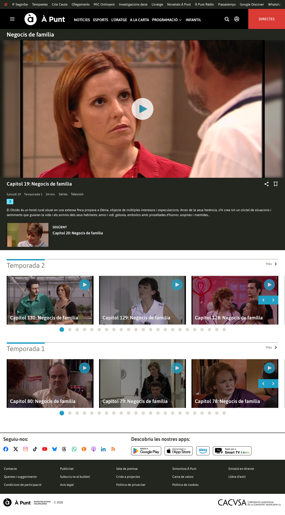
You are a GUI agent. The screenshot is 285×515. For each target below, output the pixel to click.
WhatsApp (275, 4)
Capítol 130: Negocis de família (44, 318)
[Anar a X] (16, 449)
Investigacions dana (133, 4)
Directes (267, 19)
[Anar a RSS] (114, 449)
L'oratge (157, 4)
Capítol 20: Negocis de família (78, 233)
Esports (100, 20)
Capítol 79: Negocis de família (135, 401)
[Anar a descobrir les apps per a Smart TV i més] (232, 450)
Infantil (193, 20)
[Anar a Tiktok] (36, 449)
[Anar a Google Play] (146, 450)
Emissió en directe (241, 468)
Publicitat (67, 468)
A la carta (139, 20)
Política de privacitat (130, 484)
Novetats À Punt (179, 4)
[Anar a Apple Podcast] (94, 449)
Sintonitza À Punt (184, 468)
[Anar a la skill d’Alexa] (203, 450)
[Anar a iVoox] (85, 449)
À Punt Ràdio (204, 4)
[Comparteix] (267, 184)
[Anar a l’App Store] (179, 450)
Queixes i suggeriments (20, 476)
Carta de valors (182, 476)
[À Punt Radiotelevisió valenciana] (27, 502)
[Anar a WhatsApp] (75, 449)
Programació (165, 20)
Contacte (10, 468)
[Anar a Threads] (65, 449)
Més (269, 264)
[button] (61, 329)
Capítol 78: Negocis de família (227, 401)
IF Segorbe (20, 4)
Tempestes (40, 4)
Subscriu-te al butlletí (75, 476)
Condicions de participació (22, 484)
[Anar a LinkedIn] (104, 449)
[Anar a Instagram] (26, 449)
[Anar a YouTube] (45, 449)
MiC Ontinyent (104, 4)
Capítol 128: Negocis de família (229, 318)
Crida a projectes (128, 476)
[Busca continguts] (227, 19)
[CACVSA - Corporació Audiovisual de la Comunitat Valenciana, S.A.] (250, 502)
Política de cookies (185, 484)
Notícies (82, 20)
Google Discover (252, 4)
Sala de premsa (127, 468)
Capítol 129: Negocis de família (136, 318)
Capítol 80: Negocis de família (42, 401)
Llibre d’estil (237, 476)
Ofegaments (81, 4)
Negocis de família (30, 34)
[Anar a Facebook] (6, 449)
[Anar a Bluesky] (55, 449)
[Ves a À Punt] (44, 19)
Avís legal (67, 484)
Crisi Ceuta (59, 4)
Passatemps (227, 4)
